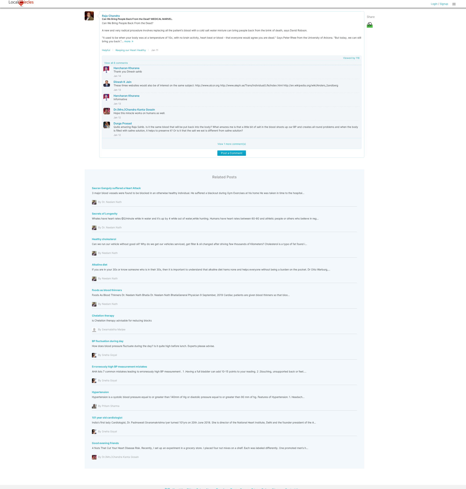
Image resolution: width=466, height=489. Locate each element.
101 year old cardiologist (107, 417)
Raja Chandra (111, 15)
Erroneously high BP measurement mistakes (119, 366)
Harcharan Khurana (126, 68)
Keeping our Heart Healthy (131, 50)
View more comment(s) (232, 143)
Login (434, 3)
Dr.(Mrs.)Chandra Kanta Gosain (134, 109)
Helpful (106, 50)
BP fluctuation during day (107, 341)
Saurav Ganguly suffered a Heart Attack (116, 188)
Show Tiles (454, 3)
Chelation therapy (103, 315)
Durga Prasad (123, 123)
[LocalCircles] (21, 3)
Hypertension (100, 392)
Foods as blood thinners (107, 290)
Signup (444, 3)
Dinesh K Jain (122, 82)
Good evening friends (105, 443)
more (128, 41)
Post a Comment (231, 153)
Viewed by (351, 57)
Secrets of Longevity (104, 213)
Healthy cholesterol (104, 239)
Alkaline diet (99, 264)
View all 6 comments (116, 62)
